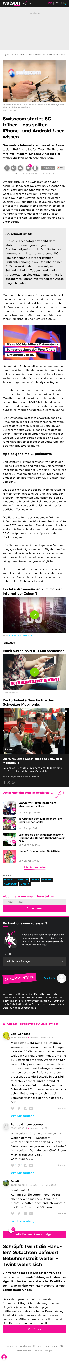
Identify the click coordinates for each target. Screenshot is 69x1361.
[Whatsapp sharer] (13, 782)
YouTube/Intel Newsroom (20, 635)
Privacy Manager (43, 1350)
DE (50, 3)
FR (57, 3)
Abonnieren (34, 908)
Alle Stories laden (35, 867)
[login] (4, 1357)
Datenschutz (24, 1350)
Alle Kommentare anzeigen (34, 1234)
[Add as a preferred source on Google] (48, 168)
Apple (35, 879)
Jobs (39, 1346)
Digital (6, 55)
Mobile (24, 884)
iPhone (46, 879)
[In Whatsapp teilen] (13, 168)
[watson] (11, 3)
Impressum (51, 1346)
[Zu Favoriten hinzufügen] (35, 168)
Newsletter (11, 1346)
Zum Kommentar (21, 1115)
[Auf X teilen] (8, 782)
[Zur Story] (34, 1288)
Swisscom (10, 884)
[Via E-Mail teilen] (20, 168)
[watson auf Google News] (61, 168)
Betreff (7, 954)
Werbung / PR (27, 1346)
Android (19, 55)
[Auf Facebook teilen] (7, 168)
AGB (61, 1346)
